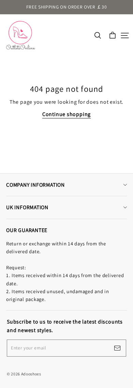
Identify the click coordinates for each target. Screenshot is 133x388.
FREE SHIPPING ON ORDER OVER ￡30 (66, 7)
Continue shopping (66, 114)
